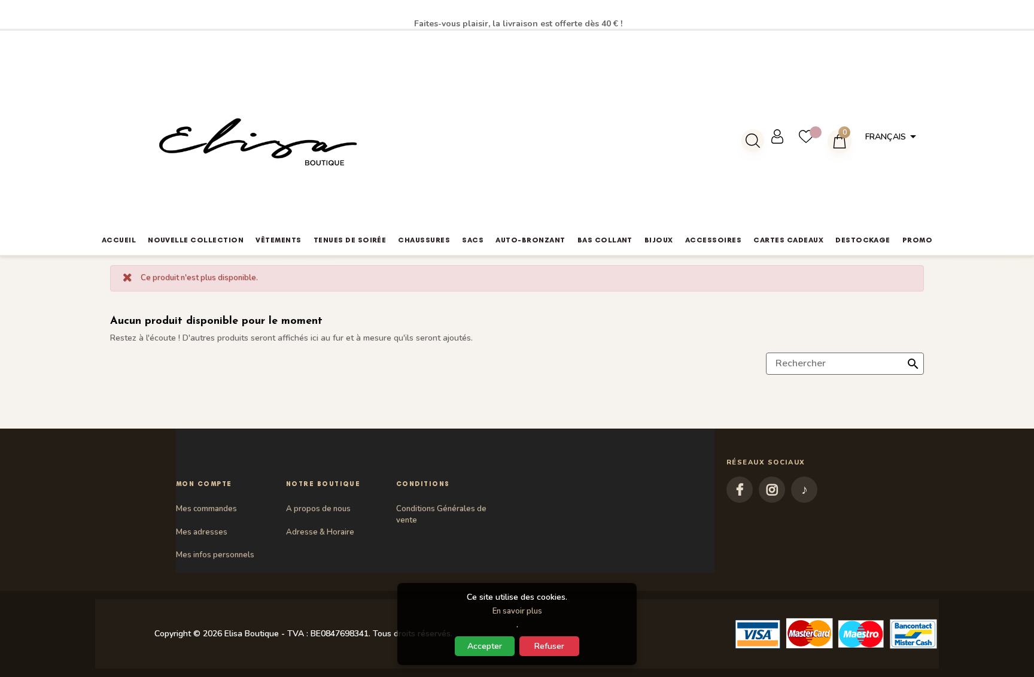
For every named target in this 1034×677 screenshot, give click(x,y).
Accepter (484, 646)
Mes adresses (201, 532)
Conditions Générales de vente (441, 514)
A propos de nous (318, 508)
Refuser (549, 646)
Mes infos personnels (215, 555)
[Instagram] (772, 489)
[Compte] (784, 136)
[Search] (752, 140)
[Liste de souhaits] (813, 136)
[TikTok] (804, 489)
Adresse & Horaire (320, 532)
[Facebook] (739, 489)
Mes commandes (206, 508)
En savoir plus (517, 611)
